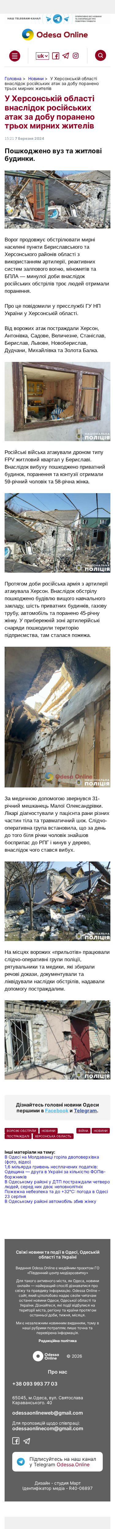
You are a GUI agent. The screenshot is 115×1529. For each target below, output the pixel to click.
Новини (101, 1131)
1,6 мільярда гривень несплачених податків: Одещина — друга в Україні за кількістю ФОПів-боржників (55, 1171)
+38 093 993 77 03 (34, 1383)
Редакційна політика (58, 1340)
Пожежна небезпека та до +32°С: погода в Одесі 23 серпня (56, 1194)
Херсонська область (53, 1136)
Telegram (85, 1110)
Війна (83, 1131)
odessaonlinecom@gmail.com (47, 1428)
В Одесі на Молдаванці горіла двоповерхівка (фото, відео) (52, 1159)
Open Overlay (14, 55)
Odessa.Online (73, 1464)
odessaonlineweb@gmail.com (47, 1413)
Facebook (56, 1110)
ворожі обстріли (21, 1131)
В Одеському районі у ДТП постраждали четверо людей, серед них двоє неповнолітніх (57, 1184)
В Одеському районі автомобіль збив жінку (50, 1201)
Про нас (57, 1372)
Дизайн (42, 1483)
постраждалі (18, 1136)
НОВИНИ (49, 1131)
